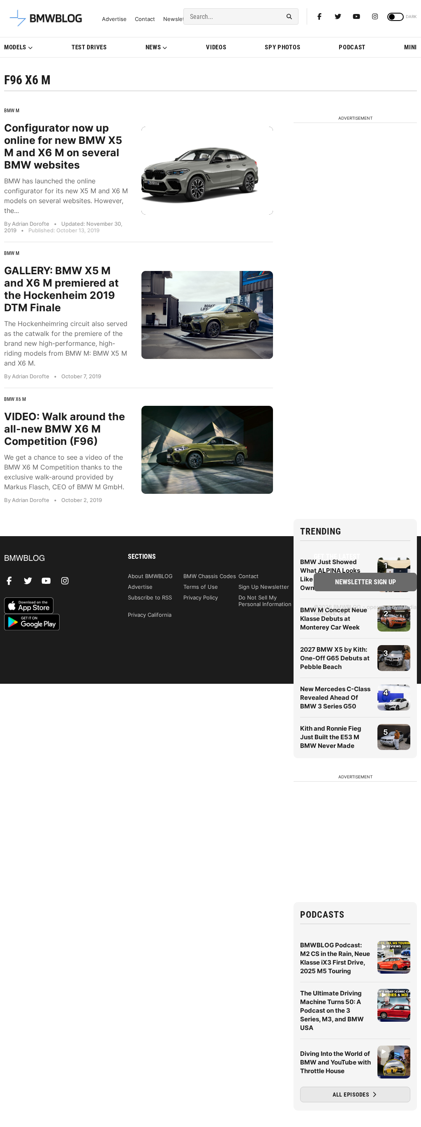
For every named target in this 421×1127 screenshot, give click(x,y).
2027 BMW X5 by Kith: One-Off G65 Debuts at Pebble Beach (335, 658)
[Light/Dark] (395, 17)
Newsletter (177, 19)
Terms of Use (200, 586)
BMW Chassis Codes (209, 576)
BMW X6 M (15, 399)
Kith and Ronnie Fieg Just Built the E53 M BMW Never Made (330, 737)
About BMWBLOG (150, 576)
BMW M (11, 110)
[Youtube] (356, 16)
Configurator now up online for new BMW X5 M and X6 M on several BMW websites (63, 146)
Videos (216, 47)
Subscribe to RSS (150, 597)
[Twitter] (338, 16)
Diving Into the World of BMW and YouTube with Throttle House (335, 1062)
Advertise (114, 19)
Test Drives (89, 47)
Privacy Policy (200, 597)
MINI (410, 47)
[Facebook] (319, 16)
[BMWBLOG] (55, 558)
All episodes (352, 1094)
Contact (145, 19)
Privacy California (149, 614)
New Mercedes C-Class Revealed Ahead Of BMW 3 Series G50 (335, 697)
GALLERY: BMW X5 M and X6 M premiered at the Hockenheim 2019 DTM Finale (61, 289)
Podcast (352, 47)
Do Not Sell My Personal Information (264, 600)
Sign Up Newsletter (263, 586)
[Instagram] (375, 16)
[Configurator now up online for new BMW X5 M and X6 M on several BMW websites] (207, 170)
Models (15, 47)
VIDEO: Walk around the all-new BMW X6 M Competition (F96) (64, 428)
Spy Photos (282, 47)
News (153, 47)
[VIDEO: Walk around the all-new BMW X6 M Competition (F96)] (207, 449)
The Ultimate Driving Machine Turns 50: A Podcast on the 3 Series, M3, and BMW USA (332, 1010)
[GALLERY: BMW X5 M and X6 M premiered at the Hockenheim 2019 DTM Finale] (207, 315)
